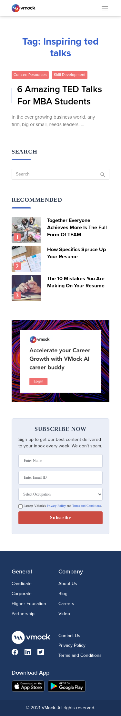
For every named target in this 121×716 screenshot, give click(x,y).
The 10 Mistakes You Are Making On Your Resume (76, 282)
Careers (66, 603)
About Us (67, 583)
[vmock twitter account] (43, 653)
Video (64, 613)
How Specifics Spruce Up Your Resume (76, 253)
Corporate (22, 593)
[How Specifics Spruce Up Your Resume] (27, 259)
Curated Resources (30, 75)
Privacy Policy (56, 506)
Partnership (23, 613)
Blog (62, 593)
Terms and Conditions (86, 506)
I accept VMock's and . (62, 506)
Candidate (22, 583)
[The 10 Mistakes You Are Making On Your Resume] (27, 288)
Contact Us (69, 635)
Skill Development (70, 75)
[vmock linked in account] (31, 653)
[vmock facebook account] (18, 653)
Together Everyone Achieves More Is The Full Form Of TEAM (77, 227)
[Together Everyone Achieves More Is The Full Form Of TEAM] (27, 230)
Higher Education (29, 603)
